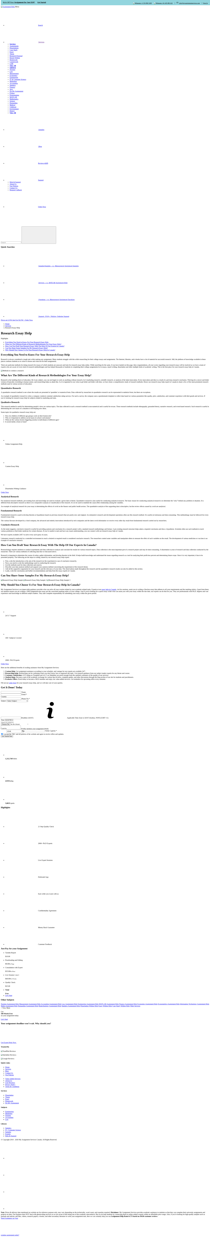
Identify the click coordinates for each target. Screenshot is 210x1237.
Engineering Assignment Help (88, 1004)
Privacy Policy (10, 1085)
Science (12, 101)
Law (11, 72)
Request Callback (16, 190)
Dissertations (14, 48)
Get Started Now (7, 736)
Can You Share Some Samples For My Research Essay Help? (26, 348)
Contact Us (13, 188)
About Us (13, 184)
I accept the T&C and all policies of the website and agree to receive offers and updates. (34, 734)
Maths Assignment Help (9, 1006)
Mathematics (14, 99)
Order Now (5, 492)
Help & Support (15, 182)
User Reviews (10, 1083)
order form (12, 683)
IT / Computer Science (13, 1130)
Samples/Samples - (58, 266)
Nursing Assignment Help (10, 1004)
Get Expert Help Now (9, 1043)
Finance (12, 87)
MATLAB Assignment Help (109, 1004)
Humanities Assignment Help (28, 1006)
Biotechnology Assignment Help (50, 1006)
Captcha (4, 728)
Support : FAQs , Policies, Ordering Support (53, 316)
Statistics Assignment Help (71, 1006)
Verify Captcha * (51, 731)
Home (7, 1067)
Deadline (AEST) (27, 718)
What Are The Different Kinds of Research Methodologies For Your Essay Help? (33, 344)
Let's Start (8, 995)
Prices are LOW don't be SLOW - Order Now (17, 320)
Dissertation (9, 1095)
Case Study (14, 50)
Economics (13, 75)
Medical (12, 105)
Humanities (14, 103)
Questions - (56, 300)
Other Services (135, 1006)
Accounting (14, 83)
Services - (52, 283)
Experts (7, 1134)
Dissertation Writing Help (89, 1006)
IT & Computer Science (18, 79)
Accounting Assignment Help (51, 1004)
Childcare (13, 107)
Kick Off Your (24, 2)
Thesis (12, 54)
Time (2, 720)
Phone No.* (26, 699)
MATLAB (13, 97)
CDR (11, 64)
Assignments (14, 46)
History (12, 111)
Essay (12, 52)
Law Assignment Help (69, 1004)
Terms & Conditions (12, 1087)
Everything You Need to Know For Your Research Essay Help (26, 342)
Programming (14, 95)
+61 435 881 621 (167, 3)
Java (11, 89)
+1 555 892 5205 (146, 3)
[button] (24, 180)
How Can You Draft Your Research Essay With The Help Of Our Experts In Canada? (34, 346)
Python (12, 93)
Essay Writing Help (105, 1006)
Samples (41, 130)
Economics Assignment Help (147, 1004)
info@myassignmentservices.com (189, 3)
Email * (24, 694)
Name (24, 692)
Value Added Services (12, 1079)
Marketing (13, 81)
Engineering (14, 77)
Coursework (14, 62)
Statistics (13, 85)
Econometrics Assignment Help (169, 1004)
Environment (14, 109)
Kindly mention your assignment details (35, 729)
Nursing (12, 70)
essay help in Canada (109, 589)
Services (8, 1069)
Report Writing (15, 58)
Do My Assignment (16, 91)
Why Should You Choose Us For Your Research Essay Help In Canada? (30, 350)
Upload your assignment (7, 722)
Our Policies (14, 186)
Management (14, 73)
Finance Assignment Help (128, 1004)
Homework (14, 60)
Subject (3, 701)
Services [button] (41, 42)
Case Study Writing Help (121, 1006)
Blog (40, 146)
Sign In (205, 3)
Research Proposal (16, 56)
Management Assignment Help (30, 1004)
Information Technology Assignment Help (194, 1004)
